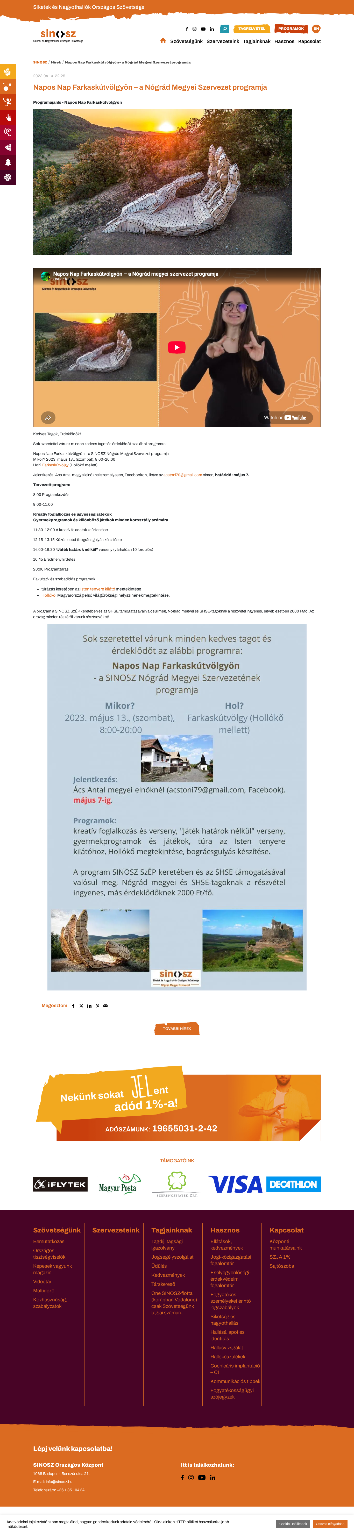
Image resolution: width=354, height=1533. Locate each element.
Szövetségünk (186, 41)
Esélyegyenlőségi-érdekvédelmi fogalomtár (230, 1279)
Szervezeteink (223, 41)
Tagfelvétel (251, 29)
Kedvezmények (168, 1275)
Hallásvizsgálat (226, 1347)
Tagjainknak (257, 41)
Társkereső (163, 1284)
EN (316, 29)
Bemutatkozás (49, 1241)
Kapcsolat (309, 41)
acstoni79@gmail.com (183, 475)
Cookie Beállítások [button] (293, 1524)
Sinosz (40, 62)
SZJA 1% (280, 1257)
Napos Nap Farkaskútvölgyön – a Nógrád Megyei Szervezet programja (128, 62)
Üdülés (159, 1266)
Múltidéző (43, 1290)
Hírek (56, 62)
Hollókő (48, 595)
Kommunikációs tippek (235, 1381)
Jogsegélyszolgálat (172, 1257)
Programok (291, 29)
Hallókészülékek (227, 1356)
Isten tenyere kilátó (97, 589)
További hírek (177, 1029)
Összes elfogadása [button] (330, 1524)
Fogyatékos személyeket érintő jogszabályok (230, 1301)
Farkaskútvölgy (55, 465)
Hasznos (284, 41)
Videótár (42, 1281)
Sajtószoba (282, 1266)
